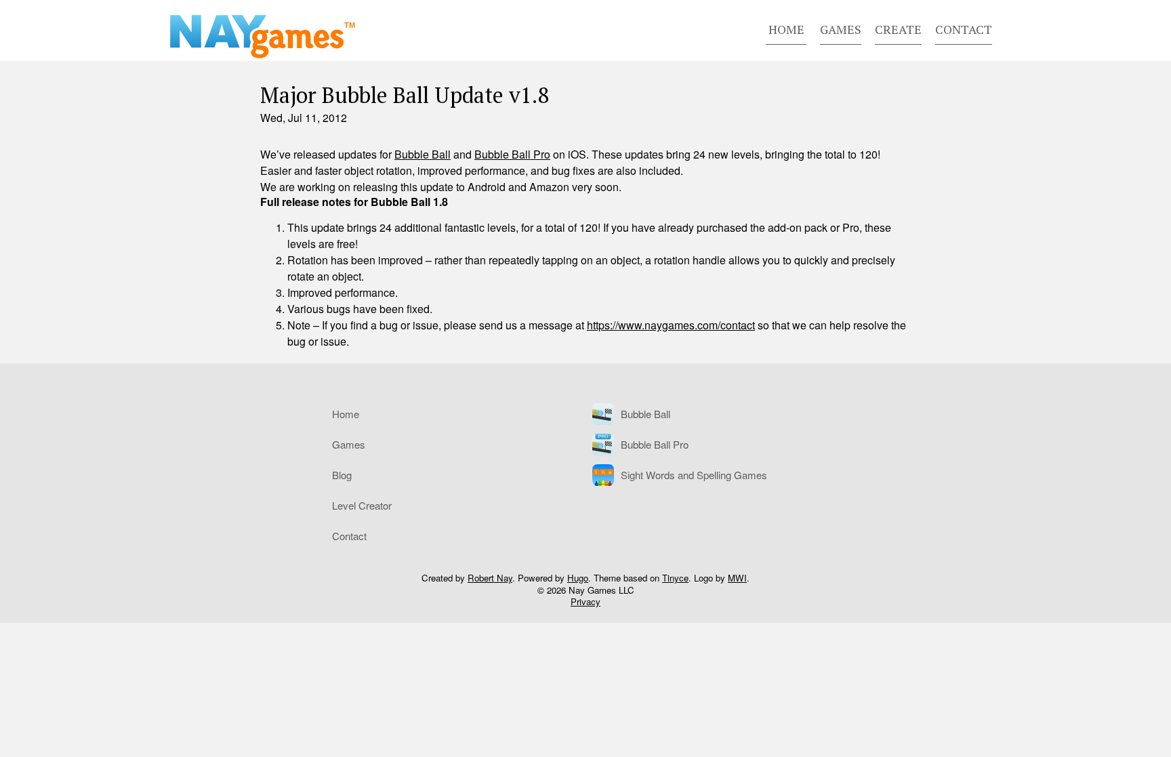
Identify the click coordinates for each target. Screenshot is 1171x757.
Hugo (577, 577)
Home (786, 29)
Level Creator (362, 505)
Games (840, 29)
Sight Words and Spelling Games (694, 475)
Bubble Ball (422, 154)
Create (898, 29)
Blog (342, 475)
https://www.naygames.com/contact (671, 325)
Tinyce (675, 577)
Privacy (585, 601)
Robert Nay (490, 577)
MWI (737, 577)
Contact (963, 29)
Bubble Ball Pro (512, 154)
